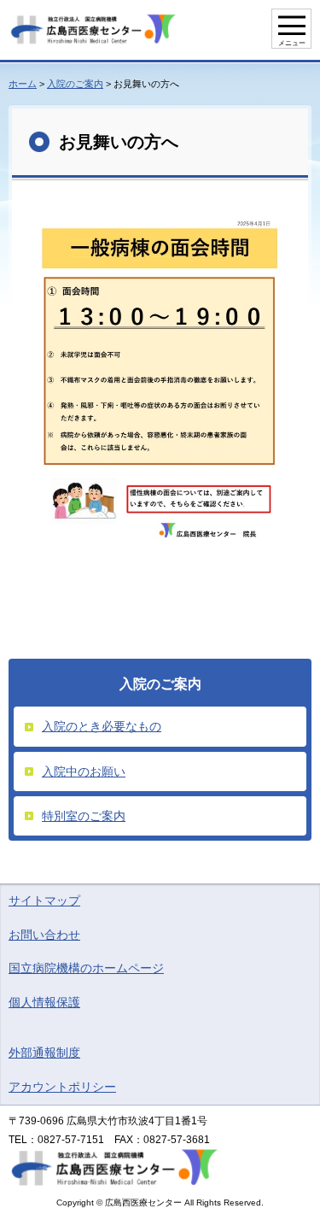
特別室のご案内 (83, 816)
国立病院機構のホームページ (86, 968)
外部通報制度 (44, 1052)
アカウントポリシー (62, 1087)
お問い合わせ (44, 934)
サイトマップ (44, 900)
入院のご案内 (75, 84)
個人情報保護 (44, 1002)
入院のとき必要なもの (101, 726)
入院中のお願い (83, 771)
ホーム (23, 84)
